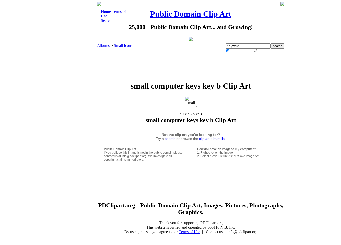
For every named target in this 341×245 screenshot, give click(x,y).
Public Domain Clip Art (190, 13)
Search (106, 20)
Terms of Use (189, 232)
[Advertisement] (77, 77)
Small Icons (123, 45)
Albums (103, 45)
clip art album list (212, 139)
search (170, 139)
